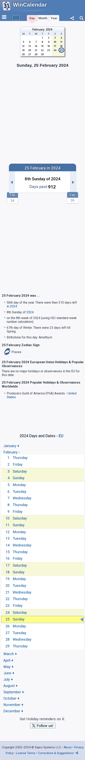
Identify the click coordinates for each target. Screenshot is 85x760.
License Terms (25, 753)
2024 (13, 306)
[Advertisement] (42, 115)
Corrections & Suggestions (55, 753)
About (68, 747)
